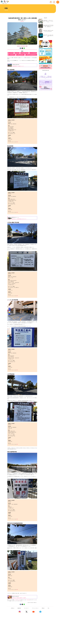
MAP (17, 212)
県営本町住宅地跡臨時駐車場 (31, 54)
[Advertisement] (45, 96)
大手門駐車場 (12, 54)
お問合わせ (12, 608)
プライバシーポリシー (35, 608)
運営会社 (43, 608)
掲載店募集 (19, 608)
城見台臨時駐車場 (20, 54)
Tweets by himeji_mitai (45, 70)
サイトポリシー (26, 608)
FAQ (48, 608)
